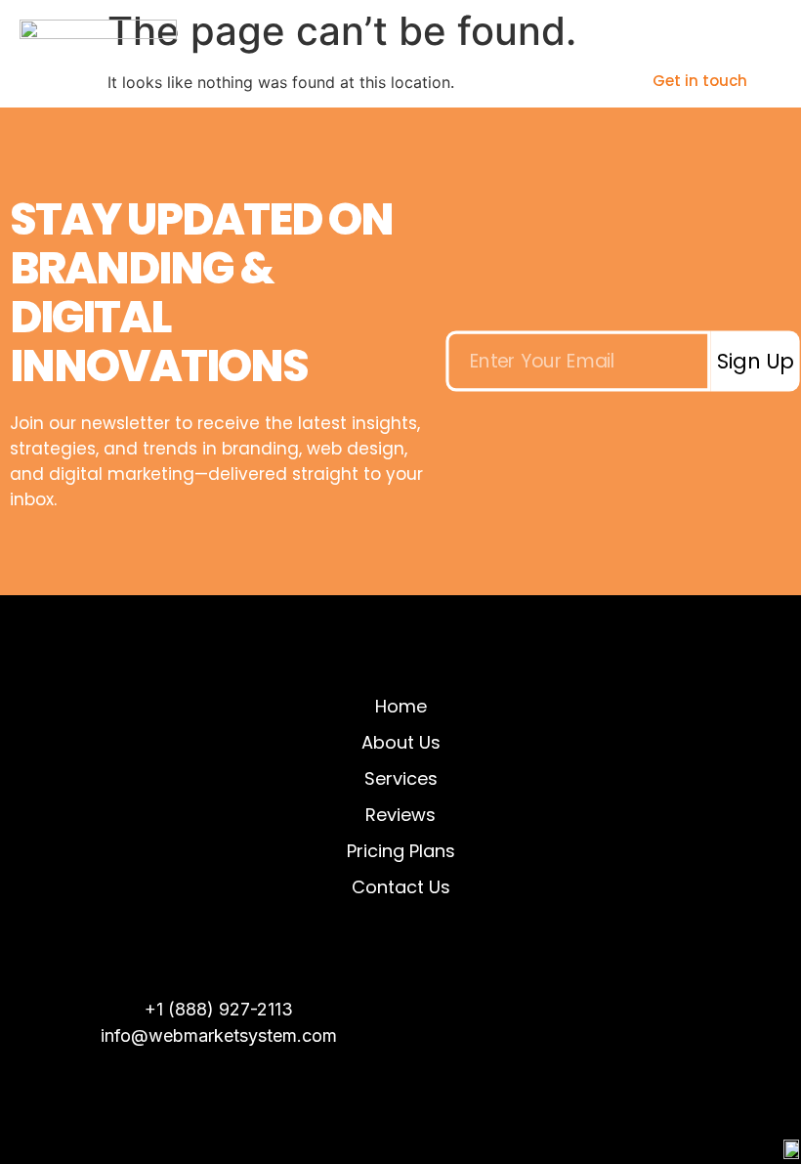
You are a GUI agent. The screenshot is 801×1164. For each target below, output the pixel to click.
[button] (529, 81)
